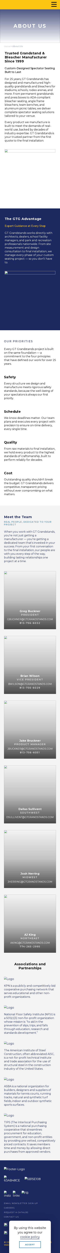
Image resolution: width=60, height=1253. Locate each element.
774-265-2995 (30, 946)
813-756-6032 (30, 622)
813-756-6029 (30, 687)
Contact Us (11, 1217)
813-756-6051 (30, 752)
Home (7, 46)
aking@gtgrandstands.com (30, 942)
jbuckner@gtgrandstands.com (30, 748)
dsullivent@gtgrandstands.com (30, 817)
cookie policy (30, 1237)
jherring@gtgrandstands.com (30, 881)
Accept (30, 1244)
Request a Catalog (16, 1212)
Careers (9, 1208)
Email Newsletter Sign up (21, 1203)
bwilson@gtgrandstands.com (30, 684)
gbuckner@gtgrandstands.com (30, 619)
